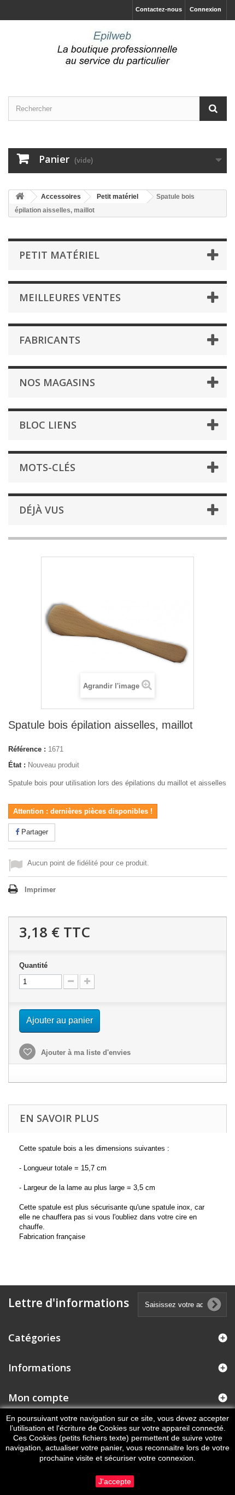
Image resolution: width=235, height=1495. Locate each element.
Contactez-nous (159, 9)
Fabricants (49, 339)
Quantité (33, 965)
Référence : (27, 749)
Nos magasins (57, 382)
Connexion (205, 9)
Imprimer (40, 890)
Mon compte (38, 1397)
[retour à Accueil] (19, 197)
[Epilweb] (117, 48)
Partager (33, 832)
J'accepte (114, 1481)
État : (17, 765)
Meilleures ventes (70, 297)
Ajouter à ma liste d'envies (85, 1052)
